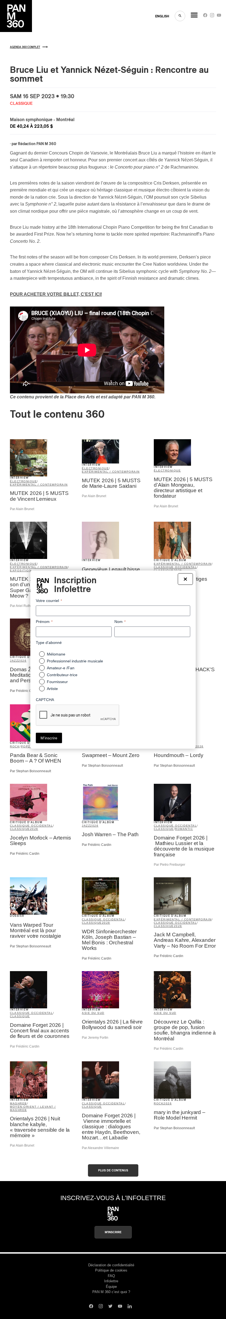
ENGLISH (162, 16)
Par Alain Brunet (22, 509)
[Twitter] (110, 1307)
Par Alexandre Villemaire (100, 1148)
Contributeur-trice (62, 675)
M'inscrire (113, 1232)
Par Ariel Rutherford (24, 606)
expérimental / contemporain (39, 484)
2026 (22, 660)
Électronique (167, 470)
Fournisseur (57, 682)
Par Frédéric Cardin (24, 691)
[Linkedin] (130, 1307)
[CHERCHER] (180, 16)
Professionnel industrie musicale (75, 661)
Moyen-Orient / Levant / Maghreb (33, 1108)
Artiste (52, 688)
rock (15, 746)
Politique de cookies (111, 1270)
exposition (20, 570)
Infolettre (111, 1281)
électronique (23, 481)
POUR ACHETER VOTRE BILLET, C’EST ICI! (56, 294)
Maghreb (18, 1103)
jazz (14, 660)
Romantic (184, 828)
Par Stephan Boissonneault (30, 771)
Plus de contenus (113, 1170)
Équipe (111, 1287)
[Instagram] (212, 16)
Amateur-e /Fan (60, 668)
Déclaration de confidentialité (111, 1265)
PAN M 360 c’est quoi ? (111, 1292)
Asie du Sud (93, 1012)
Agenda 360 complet (25, 47)
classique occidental (175, 567)
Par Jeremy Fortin (95, 1038)
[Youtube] (219, 16)
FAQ (111, 1276)
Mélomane (56, 654)
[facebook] (205, 16)
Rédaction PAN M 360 (37, 144)
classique (20, 828)
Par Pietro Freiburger (169, 865)
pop (24, 746)
